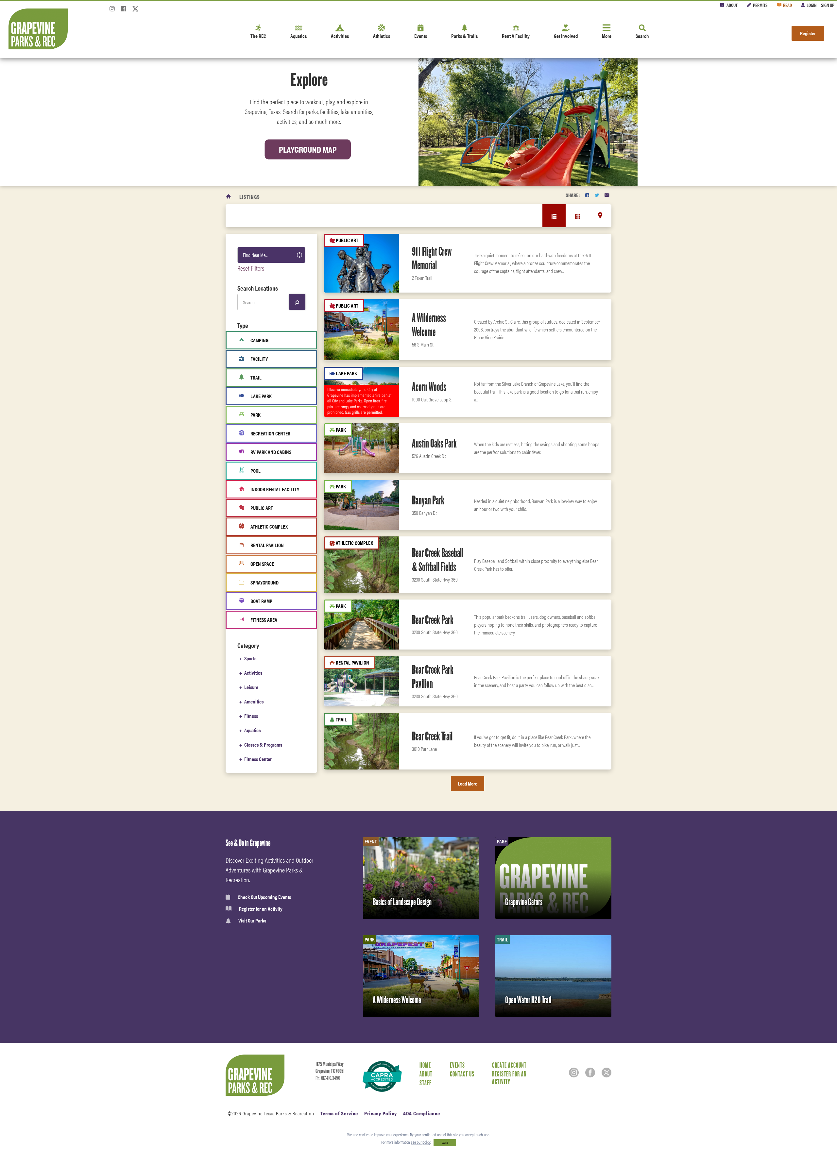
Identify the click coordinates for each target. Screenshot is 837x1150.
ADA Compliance (421, 1113)
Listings (249, 196)
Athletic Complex (269, 526)
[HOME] (229, 196)
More (606, 36)
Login (811, 5)
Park (255, 414)
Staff (425, 1083)
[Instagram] (112, 10)
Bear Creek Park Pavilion (432, 676)
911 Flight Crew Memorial (432, 258)
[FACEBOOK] (587, 195)
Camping (259, 340)
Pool (255, 470)
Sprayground (264, 582)
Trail (256, 377)
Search (642, 36)
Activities (340, 36)
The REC (258, 36)
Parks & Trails (464, 36)
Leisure (251, 687)
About (732, 5)
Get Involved (566, 36)
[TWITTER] (597, 195)
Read (787, 5)
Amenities (254, 701)
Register (808, 33)
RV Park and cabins (270, 452)
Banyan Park (428, 500)
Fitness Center (258, 759)
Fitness (251, 715)
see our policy (420, 1142)
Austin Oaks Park (434, 443)
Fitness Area (263, 619)
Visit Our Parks (252, 920)
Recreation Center (270, 433)
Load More (467, 783)
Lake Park (261, 396)
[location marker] (600, 215)
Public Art (261, 508)
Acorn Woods (429, 386)
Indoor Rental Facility (274, 489)
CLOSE (445, 1143)
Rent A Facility (516, 36)
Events (420, 36)
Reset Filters (250, 268)
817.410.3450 (330, 1078)
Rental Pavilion (267, 545)
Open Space (262, 563)
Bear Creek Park (432, 619)
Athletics (381, 36)
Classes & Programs (263, 744)
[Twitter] (135, 10)
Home (425, 1065)
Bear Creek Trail (432, 736)
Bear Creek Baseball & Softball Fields (437, 559)
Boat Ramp (261, 601)
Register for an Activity (260, 908)
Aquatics (298, 36)
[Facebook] (123, 10)
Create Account (509, 1065)
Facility (259, 359)
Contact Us (462, 1074)
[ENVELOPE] (607, 195)
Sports (250, 658)
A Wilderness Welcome (429, 324)
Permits (760, 5)
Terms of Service (339, 1113)
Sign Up (827, 5)
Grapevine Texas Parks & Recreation (278, 1113)
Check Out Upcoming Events (264, 897)
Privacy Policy (380, 1113)
